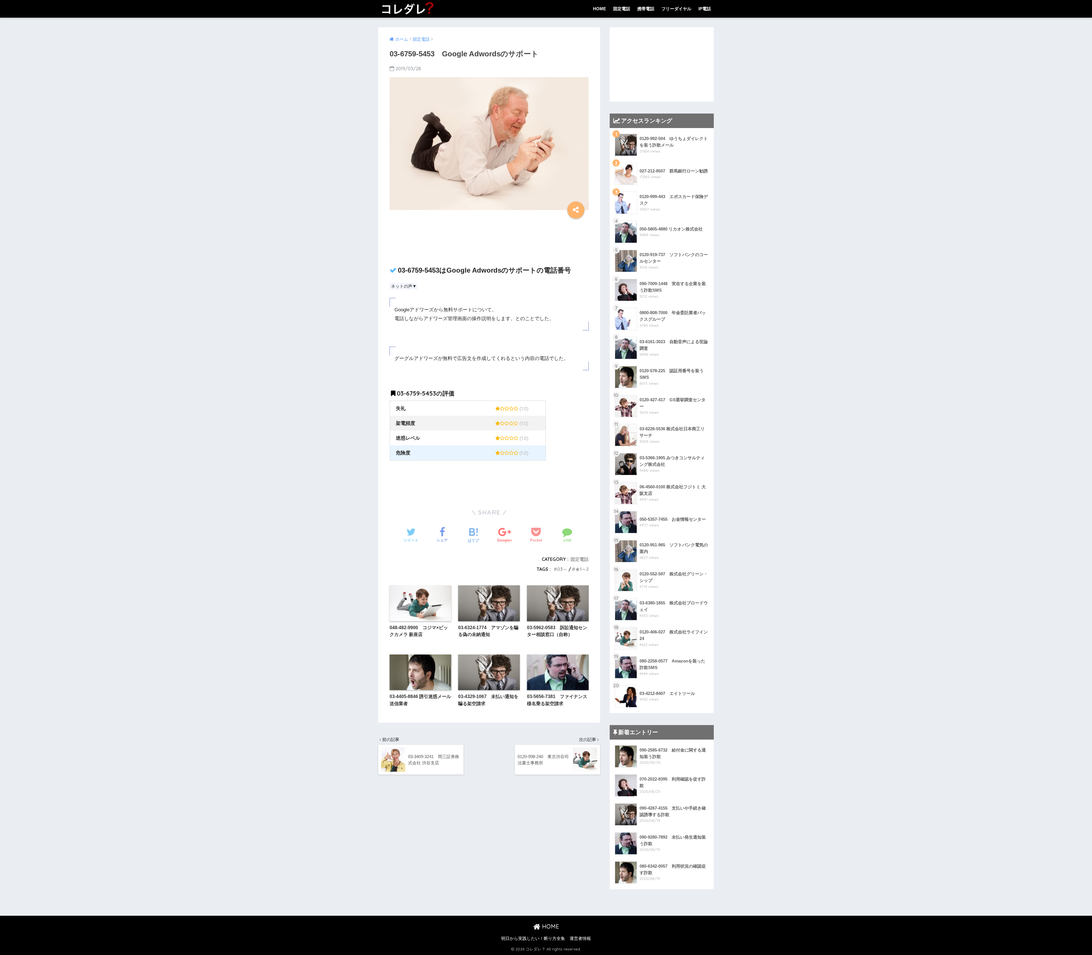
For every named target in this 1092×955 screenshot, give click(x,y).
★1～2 (582, 569)
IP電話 (704, 8)
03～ (562, 569)
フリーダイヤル (676, 8)
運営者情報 (580, 938)
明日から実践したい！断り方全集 (533, 938)
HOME (599, 8)
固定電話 (621, 8)
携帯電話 (645, 8)
